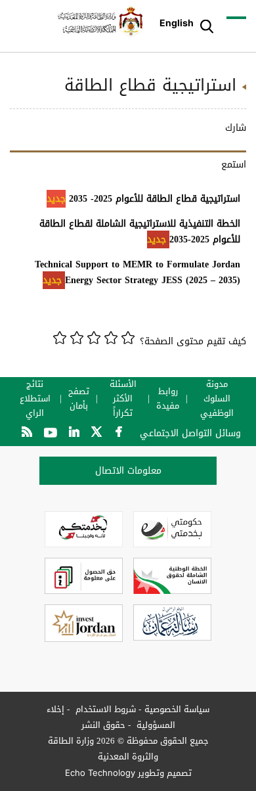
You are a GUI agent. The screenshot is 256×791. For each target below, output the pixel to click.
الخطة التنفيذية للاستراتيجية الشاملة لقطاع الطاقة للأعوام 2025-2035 (139, 231)
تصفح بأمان (78, 398)
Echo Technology (100, 772)
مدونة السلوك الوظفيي (217, 398)
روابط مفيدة (167, 398)
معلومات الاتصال (128, 471)
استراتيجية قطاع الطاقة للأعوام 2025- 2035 (143, 199)
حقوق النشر (103, 725)
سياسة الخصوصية (176, 709)
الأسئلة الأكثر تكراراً (123, 398)
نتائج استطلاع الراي (35, 398)
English (177, 22)
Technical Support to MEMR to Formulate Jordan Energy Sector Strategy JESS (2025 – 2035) (137, 272)
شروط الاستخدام (104, 709)
